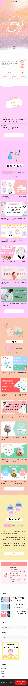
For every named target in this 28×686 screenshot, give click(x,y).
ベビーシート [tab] (10, 352)
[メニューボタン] (2, 2)
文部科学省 (3, 671)
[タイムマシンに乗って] (14, 2)
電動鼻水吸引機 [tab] (18, 348)
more (14, 135)
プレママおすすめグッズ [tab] (19, 172)
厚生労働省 (3, 668)
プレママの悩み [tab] (14, 176)
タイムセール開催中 (21, 681)
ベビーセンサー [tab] (9, 348)
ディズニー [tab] (7, 525)
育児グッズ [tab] (18, 352)
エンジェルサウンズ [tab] (7, 172)
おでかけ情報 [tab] (20, 525)
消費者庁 (3, 676)
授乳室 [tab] (13, 525)
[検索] (22, 72)
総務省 (2, 673)
